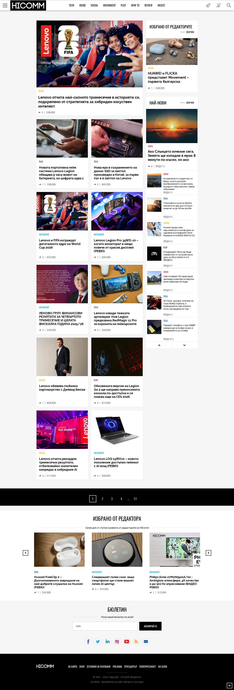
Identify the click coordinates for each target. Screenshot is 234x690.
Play (123, 5)
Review (148, 5)
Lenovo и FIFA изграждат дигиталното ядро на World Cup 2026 (60, 243)
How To (135, 5)
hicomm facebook (88, 641)
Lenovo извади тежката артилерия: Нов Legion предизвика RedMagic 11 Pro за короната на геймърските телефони (115, 320)
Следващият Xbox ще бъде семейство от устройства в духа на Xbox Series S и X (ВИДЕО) (178, 256)
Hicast (161, 5)
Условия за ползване (98, 666)
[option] (172, 182)
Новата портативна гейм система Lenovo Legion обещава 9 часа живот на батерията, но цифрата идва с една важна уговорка (61, 175)
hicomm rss (136, 641)
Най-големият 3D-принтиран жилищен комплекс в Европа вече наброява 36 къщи (178, 279)
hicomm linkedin (107, 641)
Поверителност (147, 666)
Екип (82, 666)
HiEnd (82, 5)
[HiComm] (28, 5)
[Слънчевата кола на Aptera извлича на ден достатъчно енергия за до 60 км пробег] (154, 205)
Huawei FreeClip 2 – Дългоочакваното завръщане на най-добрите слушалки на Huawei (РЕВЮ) (58, 582)
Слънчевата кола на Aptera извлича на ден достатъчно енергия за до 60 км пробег (177, 206)
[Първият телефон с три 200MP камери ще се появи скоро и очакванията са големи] (154, 327)
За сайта (72, 666)
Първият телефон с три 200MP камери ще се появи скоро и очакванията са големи (179, 328)
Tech (71, 5)
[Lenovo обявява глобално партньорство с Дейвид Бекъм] (62, 357)
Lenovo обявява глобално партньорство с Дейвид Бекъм (62, 387)
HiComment (109, 5)
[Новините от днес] (208, 5)
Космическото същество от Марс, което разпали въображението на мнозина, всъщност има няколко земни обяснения (179, 183)
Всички (190, 32)
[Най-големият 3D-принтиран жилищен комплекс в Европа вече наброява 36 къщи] (154, 278)
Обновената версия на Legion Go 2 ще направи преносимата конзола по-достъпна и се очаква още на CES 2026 (117, 391)
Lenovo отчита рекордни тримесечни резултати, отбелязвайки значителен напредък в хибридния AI (58, 464)
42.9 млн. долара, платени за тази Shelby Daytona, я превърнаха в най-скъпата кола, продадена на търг (178, 305)
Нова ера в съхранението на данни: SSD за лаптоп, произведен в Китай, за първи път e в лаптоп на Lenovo (116, 173)
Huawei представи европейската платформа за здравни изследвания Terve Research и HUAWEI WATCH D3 (179, 231)
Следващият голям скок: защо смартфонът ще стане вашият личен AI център (113, 580)
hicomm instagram (117, 641)
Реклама (117, 666)
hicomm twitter (98, 641)
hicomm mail (146, 641)
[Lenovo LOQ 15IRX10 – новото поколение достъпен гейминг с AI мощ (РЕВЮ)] (117, 429)
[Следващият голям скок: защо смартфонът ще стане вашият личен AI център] (120, 551)
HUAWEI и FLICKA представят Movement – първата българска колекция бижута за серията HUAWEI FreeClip (169, 81)
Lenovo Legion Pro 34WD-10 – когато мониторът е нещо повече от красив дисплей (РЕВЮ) (116, 245)
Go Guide (162, 666)
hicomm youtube (126, 641)
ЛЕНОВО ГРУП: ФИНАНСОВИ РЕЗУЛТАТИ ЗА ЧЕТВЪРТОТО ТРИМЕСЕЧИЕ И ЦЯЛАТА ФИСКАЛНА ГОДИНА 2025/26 (61, 318)
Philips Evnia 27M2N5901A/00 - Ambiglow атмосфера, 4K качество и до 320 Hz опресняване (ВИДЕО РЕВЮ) (174, 582)
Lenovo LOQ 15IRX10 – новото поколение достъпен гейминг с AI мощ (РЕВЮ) (116, 462)
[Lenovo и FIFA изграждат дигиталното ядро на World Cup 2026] (62, 211)
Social (94, 5)
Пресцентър (130, 666)
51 (135, 499)
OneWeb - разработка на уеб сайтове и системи (117, 682)
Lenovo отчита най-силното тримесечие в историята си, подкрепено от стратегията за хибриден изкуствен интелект (89, 101)
